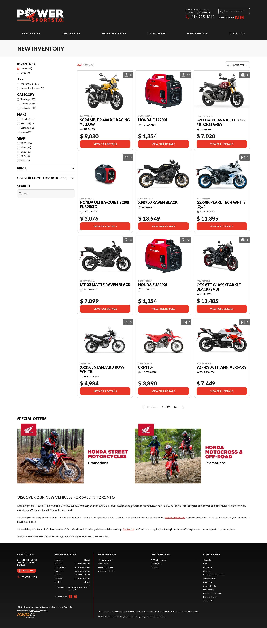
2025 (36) (26, 147)
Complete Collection (106, 571)
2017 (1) (25, 160)
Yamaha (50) (27, 127)
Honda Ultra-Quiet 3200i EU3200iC (104, 204)
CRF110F (146, 367)
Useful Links (211, 554)
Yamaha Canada (209, 578)
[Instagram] (242, 17)
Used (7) (25, 72)
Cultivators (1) (28, 107)
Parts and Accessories (212, 593)
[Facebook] (237, 17)
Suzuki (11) (26, 131)
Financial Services (114, 33)
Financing (155, 567)
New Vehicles (31, 33)
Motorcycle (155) (30, 83)
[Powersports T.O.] (40, 14)
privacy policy (144, 617)
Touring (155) (28, 99)
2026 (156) (26, 143)
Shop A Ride (35, 610)
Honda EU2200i (152, 120)
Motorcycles (103, 563)
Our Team (207, 567)
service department (175, 517)
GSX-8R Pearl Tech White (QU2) (221, 204)
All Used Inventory (158, 560)
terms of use (159, 617)
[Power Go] (45, 615)
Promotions (156, 33)
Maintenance (208, 589)
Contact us (128, 529)
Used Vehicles (71, 33)
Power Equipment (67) (32, 88)
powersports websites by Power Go (57, 607)
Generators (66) (29, 103)
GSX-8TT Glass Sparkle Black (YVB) (219, 287)
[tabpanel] (72, 575)
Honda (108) (27, 118)
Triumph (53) (27, 123)
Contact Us (237, 33)
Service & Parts (197, 33)
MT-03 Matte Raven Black (105, 285)
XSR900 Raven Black (158, 202)
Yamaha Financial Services (214, 575)
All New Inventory (105, 560)
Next (177, 406)
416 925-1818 (203, 16)
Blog (205, 563)
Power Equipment (105, 567)
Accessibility (208, 601)
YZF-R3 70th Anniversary (222, 367)
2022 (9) (25, 155)
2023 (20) (26, 151)
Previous (152, 406)
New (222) (26, 68)
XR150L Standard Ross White (102, 369)
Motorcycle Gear (210, 597)
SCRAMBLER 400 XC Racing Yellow (105, 122)
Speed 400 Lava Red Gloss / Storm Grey (221, 122)
